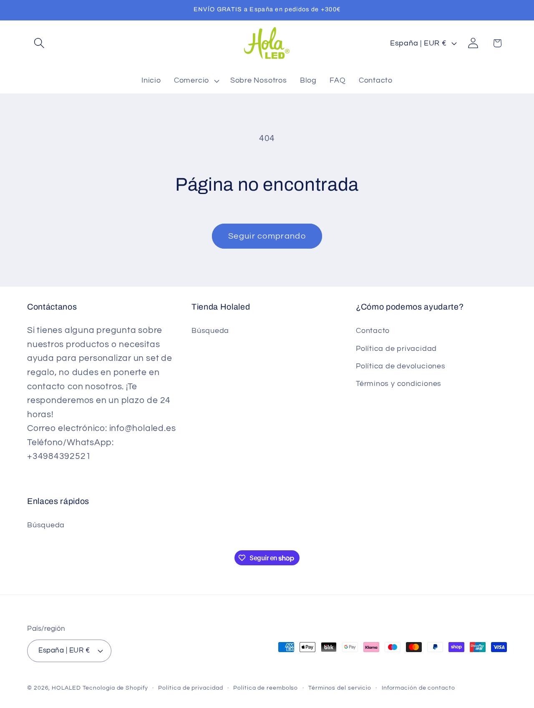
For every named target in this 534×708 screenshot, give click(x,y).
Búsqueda (210, 331)
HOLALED (66, 688)
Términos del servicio (339, 688)
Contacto (373, 331)
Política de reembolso (265, 688)
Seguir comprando (267, 236)
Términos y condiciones (398, 384)
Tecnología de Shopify (115, 688)
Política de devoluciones (401, 366)
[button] (39, 43)
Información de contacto (418, 688)
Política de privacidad (396, 349)
